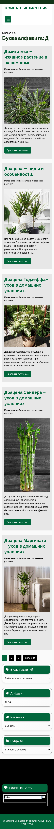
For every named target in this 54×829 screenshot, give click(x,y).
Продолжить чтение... (17, 150)
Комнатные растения (26, 8)
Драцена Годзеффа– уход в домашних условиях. (26, 285)
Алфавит (17, 693)
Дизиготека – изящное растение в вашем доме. (25, 57)
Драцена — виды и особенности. (24, 171)
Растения (17, 717)
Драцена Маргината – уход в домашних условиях (25, 546)
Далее (28, 658)
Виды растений (21, 669)
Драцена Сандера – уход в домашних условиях (25, 398)
